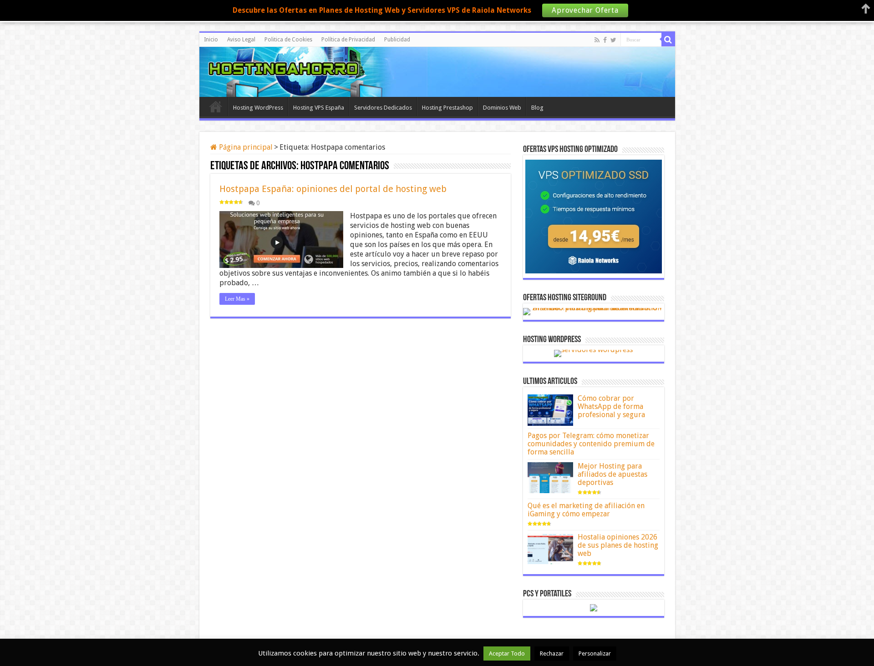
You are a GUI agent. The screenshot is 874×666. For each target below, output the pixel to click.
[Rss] (597, 40)
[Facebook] (605, 40)
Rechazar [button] (552, 653)
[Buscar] (668, 39)
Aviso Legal (241, 39)
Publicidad (397, 39)
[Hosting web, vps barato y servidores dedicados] (437, 70)
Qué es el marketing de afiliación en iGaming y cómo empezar (586, 509)
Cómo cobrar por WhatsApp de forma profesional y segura (611, 406)
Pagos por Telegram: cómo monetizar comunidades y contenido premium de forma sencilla (591, 443)
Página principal (245, 147)
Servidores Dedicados (383, 107)
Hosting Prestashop (447, 107)
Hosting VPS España (318, 107)
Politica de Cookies (288, 39)
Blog (537, 107)
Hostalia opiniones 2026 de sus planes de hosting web (618, 545)
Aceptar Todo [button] (507, 653)
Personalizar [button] (595, 653)
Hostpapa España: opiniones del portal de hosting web (333, 188)
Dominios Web (502, 107)
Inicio (211, 39)
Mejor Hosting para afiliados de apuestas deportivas (612, 474)
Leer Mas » (237, 299)
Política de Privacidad (348, 39)
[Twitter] (613, 40)
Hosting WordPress (258, 107)
